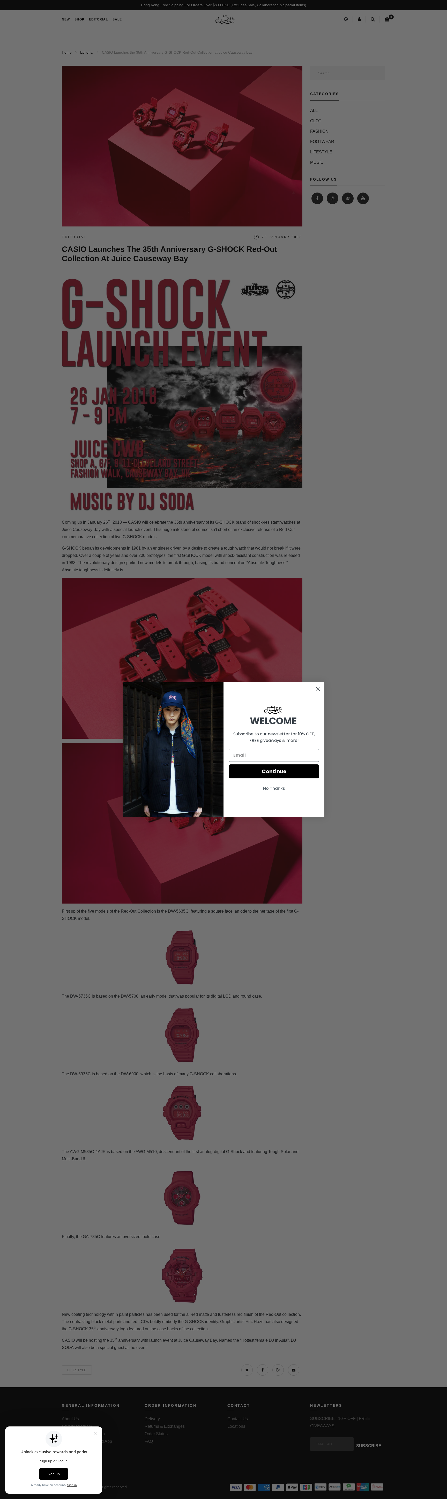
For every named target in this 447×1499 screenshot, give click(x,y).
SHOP (79, 19)
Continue (274, 771)
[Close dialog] (317, 688)
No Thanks (274, 788)
